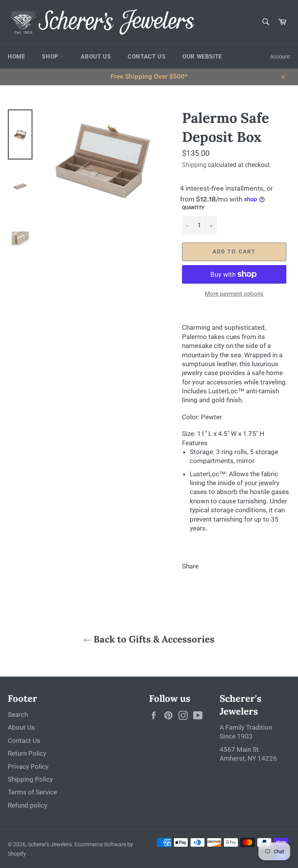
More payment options (234, 293)
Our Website (202, 56)
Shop (51, 56)
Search (18, 714)
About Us (96, 56)
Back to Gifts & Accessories (153, 639)
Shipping (194, 165)
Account (280, 56)
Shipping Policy (30, 779)
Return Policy (27, 753)
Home (16, 56)
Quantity (193, 207)
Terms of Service (32, 792)
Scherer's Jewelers (50, 844)
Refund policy (27, 805)
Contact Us (146, 56)
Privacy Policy (28, 766)
